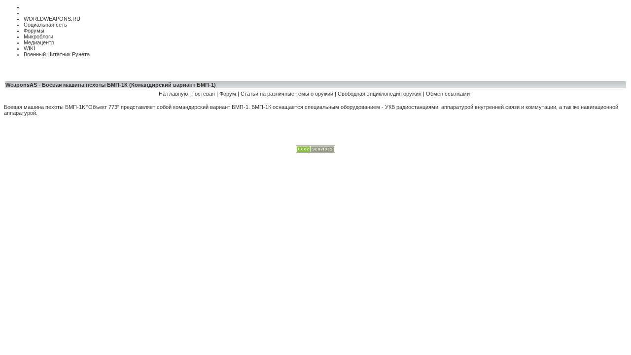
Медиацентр (39, 42)
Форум (228, 94)
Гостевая (203, 94)
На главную (173, 94)
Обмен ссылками (448, 94)
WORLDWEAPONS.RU (52, 19)
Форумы (34, 31)
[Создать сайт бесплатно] (315, 151)
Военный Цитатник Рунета (57, 54)
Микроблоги (38, 36)
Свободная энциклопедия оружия (379, 94)
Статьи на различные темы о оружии (288, 94)
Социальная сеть (45, 25)
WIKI (29, 48)
